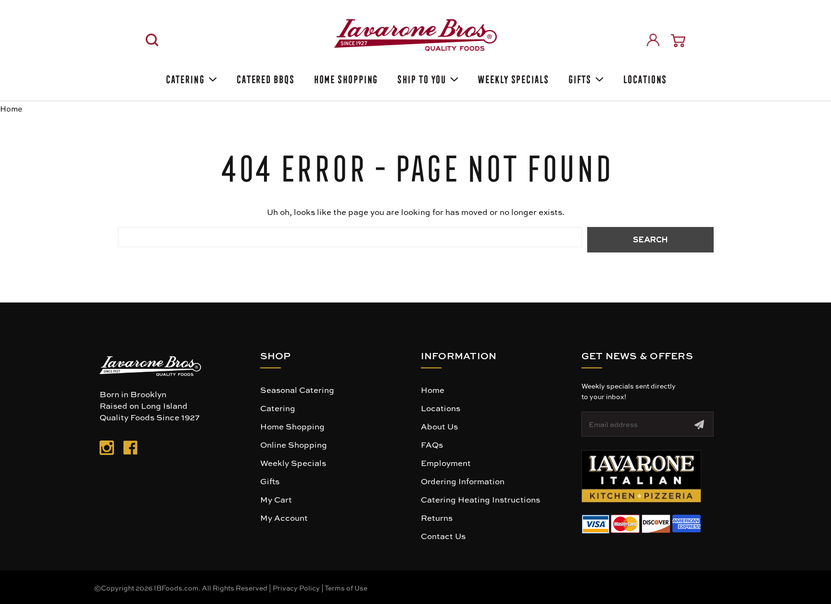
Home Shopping (345, 78)
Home (432, 389)
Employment (446, 462)
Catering (184, 78)
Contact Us (443, 535)
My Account (284, 517)
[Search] (152, 40)
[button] (641, 476)
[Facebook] (130, 449)
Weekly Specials (512, 78)
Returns (437, 517)
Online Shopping (293, 444)
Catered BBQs (265, 78)
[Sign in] (653, 40)
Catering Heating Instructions (480, 499)
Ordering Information (462, 481)
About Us (439, 426)
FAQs (432, 444)
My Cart (276, 499)
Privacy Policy (296, 587)
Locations (644, 78)
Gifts (579, 78)
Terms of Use (346, 587)
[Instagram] (107, 449)
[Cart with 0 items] (678, 41)
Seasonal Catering (297, 389)
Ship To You (420, 78)
